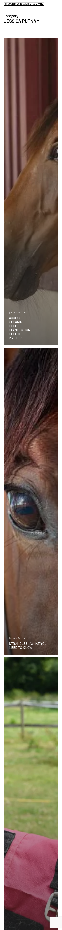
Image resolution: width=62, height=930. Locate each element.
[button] (56, 4)
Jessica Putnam (18, 312)
